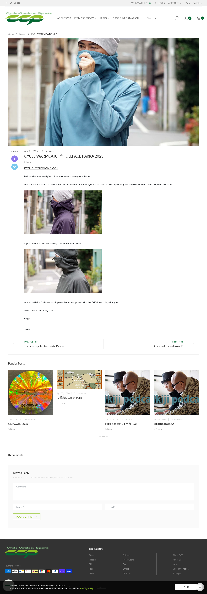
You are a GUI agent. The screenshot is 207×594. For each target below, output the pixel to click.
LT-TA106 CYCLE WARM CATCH (41, 168)
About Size (178, 559)
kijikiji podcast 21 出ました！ (122, 423)
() (143, 3)
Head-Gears (128, 559)
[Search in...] (177, 18)
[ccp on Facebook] (7, 3)
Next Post (168, 344)
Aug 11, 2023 (31, 151)
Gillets (92, 573)
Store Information (181, 568)
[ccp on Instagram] (14, 3)
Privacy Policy (86, 588)
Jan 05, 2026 (111, 419)
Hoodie (92, 559)
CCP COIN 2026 (18, 423)
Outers (92, 555)
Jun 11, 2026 (14, 419)
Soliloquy (177, 573)
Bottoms (126, 555)
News (22, 34)
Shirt (91, 564)
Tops (91, 568)
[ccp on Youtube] (18, 3)
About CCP (178, 555)
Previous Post (44, 344)
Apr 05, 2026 (63, 393)
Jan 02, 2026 (160, 419)
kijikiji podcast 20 (163, 423)
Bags (125, 564)
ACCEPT (188, 587)
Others (126, 568)
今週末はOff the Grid (69, 397)
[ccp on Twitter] (11, 3)
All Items (127, 573)
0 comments (48, 151)
